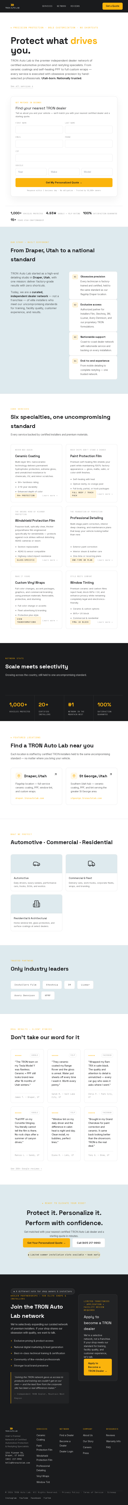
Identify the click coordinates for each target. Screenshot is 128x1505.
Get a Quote (112, 6)
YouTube (23, 1498)
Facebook (36, 1498)
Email (18, 137)
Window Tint (43, 1482)
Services (47, 6)
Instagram (11, 1498)
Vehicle (19, 165)
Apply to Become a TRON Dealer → (97, 1367)
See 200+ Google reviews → (26, 1168)
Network (61, 6)
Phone (67, 137)
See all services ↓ (22, 86)
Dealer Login (66, 1451)
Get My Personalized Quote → (64, 182)
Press (86, 1453)
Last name (70, 123)
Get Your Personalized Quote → (46, 1242)
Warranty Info (113, 1441)
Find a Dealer (67, 1435)
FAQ (108, 1447)
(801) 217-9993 (13, 1459)
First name (21, 123)
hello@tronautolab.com (17, 1462)
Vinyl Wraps (42, 1476)
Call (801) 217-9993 (88, 1242)
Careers (87, 1447)
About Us (88, 1435)
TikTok (47, 1498)
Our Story (88, 1441)
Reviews (75, 6)
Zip (17, 151)
